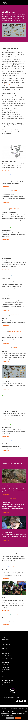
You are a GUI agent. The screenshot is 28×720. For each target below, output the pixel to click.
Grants (4, 685)
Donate (4, 617)
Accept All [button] (18, 717)
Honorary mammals (7, 177)
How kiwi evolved (6, 427)
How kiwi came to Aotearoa (9, 411)
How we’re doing (7, 642)
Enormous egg (6, 278)
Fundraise (4, 598)
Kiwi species (5, 486)
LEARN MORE (5, 436)
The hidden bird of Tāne (8, 194)
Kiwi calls (4, 351)
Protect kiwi (5, 570)
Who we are (5, 639)
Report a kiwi (6, 669)
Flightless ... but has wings (9, 212)
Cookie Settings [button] (10, 717)
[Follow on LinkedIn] (22, 701)
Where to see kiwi (7, 532)
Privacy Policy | (12, 697)
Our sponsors (6, 644)
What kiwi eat (5, 381)
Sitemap (18, 697)
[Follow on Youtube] (25, 701)
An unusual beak (6, 258)
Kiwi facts (5, 651)
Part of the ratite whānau (9, 161)
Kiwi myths (5, 444)
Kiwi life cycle (6, 298)
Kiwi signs (4, 318)
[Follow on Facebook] (17, 701)
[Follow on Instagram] (20, 701)
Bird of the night (6, 335)
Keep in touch (6, 682)
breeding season (9, 84)
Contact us (4, 697)
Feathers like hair (6, 230)
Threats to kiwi (6, 502)
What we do (5, 637)
